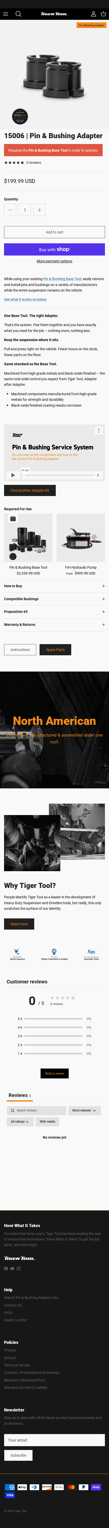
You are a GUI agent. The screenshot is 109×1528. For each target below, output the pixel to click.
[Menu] (5, 14)
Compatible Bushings (21, 599)
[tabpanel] (54, 1149)
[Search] (16, 14)
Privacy (10, 1350)
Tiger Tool (20, 1511)
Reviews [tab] (20, 1095)
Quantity (11, 199)
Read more (19, 923)
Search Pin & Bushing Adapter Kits (31, 1297)
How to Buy (13, 586)
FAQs (8, 1312)
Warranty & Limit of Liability (25, 1387)
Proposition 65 (16, 612)
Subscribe (18, 1455)
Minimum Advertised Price (24, 1380)
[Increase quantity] (39, 210)
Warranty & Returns (19, 625)
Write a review (54, 1073)
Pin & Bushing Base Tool (62, 278)
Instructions (20, 649)
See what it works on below (25, 299)
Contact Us (13, 1305)
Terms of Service (17, 1365)
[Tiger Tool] (54, 14)
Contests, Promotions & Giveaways (31, 1372)
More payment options (54, 261)
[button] (54, 1019)
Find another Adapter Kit (30, 490)
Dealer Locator (15, 1319)
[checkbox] (47, 1121)
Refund (9, 1357)
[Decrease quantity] (10, 210)
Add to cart (54, 232)
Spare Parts (55, 649)
